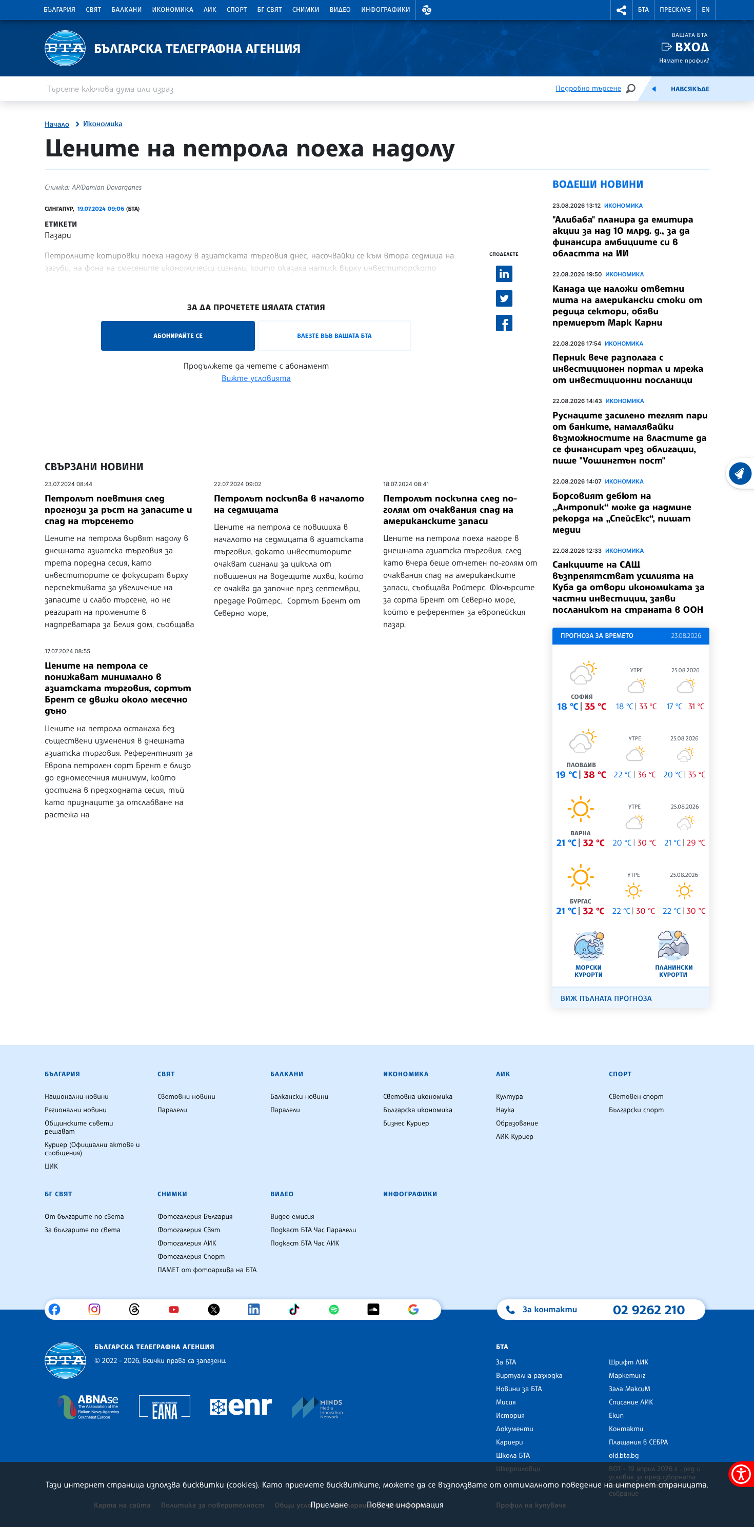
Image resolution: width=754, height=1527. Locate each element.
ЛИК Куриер (514, 1137)
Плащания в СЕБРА (638, 1442)
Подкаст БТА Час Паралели (313, 1230)
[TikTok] (297, 1309)
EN (706, 10)
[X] (217, 1309)
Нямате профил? (684, 60)
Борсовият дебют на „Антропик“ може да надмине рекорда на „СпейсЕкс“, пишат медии (621, 512)
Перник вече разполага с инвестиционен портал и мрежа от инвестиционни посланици (627, 369)
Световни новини (186, 1097)
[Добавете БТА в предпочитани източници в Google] (417, 1309)
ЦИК (51, 1166)
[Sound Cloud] (377, 1309)
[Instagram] (98, 1309)
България (59, 10)
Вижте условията (256, 378)
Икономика (173, 10)
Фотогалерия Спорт (191, 1257)
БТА (643, 10)
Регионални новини (76, 1110)
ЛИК (210, 10)
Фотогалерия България (195, 1217)
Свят (93, 10)
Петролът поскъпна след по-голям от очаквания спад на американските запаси (450, 510)
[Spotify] (337, 1309)
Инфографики (385, 10)
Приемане (329, 1504)
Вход (692, 46)
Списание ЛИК (631, 1402)
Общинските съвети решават (79, 1127)
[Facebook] (58, 1309)
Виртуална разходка (529, 1376)
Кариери (509, 1442)
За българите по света (83, 1230)
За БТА (506, 1362)
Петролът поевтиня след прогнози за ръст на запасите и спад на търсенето (118, 510)
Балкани (126, 10)
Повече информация (405, 1504)
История (510, 1416)
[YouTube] (177, 1309)
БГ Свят (269, 10)
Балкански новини (299, 1097)
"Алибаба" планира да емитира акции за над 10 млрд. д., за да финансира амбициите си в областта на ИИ (622, 236)
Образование (517, 1123)
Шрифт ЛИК (628, 1362)
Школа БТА (513, 1456)
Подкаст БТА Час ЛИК (305, 1243)
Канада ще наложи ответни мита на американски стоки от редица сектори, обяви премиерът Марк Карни (627, 305)
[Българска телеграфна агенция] (65, 1360)
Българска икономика (417, 1110)
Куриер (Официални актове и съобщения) (92, 1149)
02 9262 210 (648, 1309)
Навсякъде (690, 89)
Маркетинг (627, 1376)
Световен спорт (636, 1097)
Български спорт (636, 1110)
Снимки (306, 10)
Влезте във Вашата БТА (334, 335)
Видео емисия (292, 1217)
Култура (509, 1097)
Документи (514, 1429)
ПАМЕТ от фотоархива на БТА (206, 1270)
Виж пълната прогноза (606, 998)
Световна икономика (417, 1097)
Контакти (626, 1429)
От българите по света (84, 1217)
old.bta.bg (624, 1456)
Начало (57, 124)
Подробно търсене (588, 88)
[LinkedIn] (257, 1309)
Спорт (237, 10)
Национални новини (77, 1097)
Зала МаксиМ (629, 1389)
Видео (340, 10)
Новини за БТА (519, 1389)
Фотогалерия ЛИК (186, 1243)
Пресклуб (675, 10)
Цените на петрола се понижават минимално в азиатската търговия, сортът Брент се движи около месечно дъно (118, 688)
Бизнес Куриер (406, 1123)
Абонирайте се (178, 335)
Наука (505, 1110)
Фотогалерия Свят (188, 1230)
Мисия (506, 1402)
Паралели (172, 1110)
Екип (616, 1416)
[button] (427, 10)
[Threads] (138, 1309)
